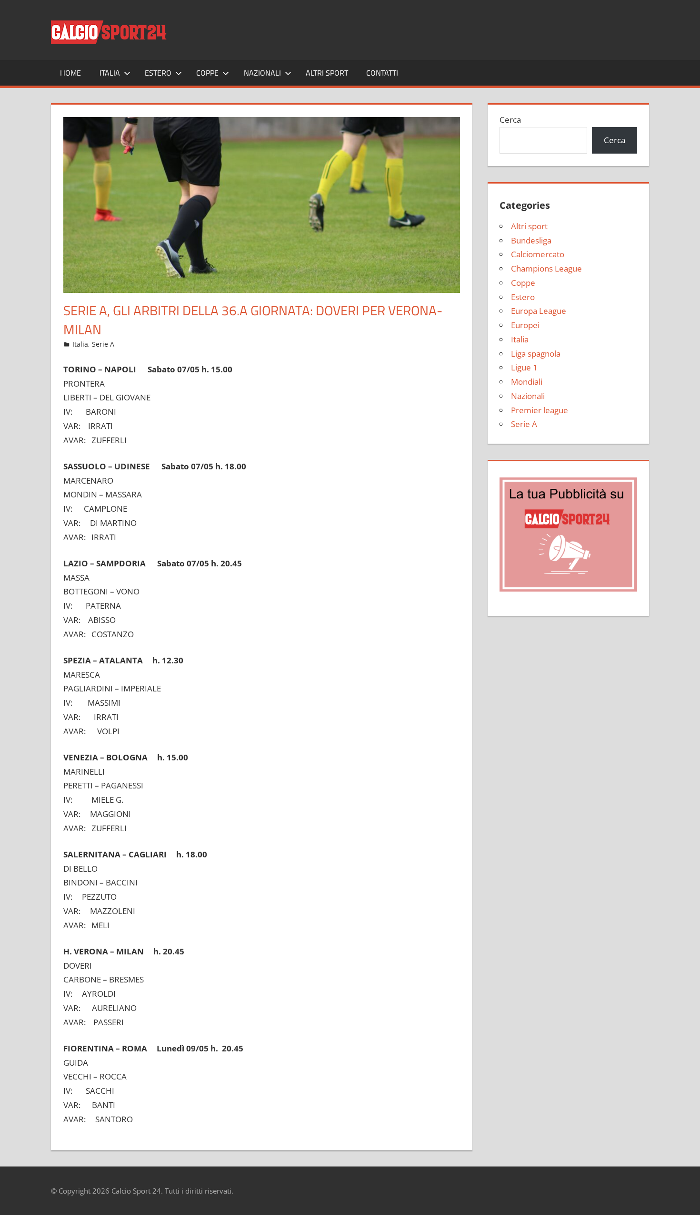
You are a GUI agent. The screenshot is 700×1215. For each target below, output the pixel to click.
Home (70, 72)
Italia (110, 72)
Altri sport (327, 72)
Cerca (510, 119)
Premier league (539, 410)
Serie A (103, 344)
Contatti (382, 72)
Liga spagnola (535, 353)
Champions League (546, 268)
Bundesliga (531, 240)
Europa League (538, 310)
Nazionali (262, 72)
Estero (158, 72)
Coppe (207, 72)
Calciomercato (537, 254)
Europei (525, 325)
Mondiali (526, 381)
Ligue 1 (524, 367)
